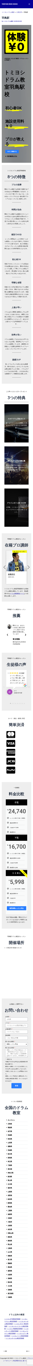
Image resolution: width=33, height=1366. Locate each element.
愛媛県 (10, 1263)
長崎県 (10, 1278)
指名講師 (7, 1035)
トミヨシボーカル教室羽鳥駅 (15, 1338)
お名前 (7, 1016)
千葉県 (10, 1165)
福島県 (10, 1146)
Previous (4, 687)
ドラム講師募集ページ (17, 593)
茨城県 (10, 1150)
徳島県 (10, 1256)
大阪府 (10, 1222)
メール (7, 1023)
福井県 (10, 1188)
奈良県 (10, 1229)
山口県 (10, 1252)
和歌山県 (10, 1233)
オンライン (11, 1120)
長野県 (10, 1195)
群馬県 (10, 1158)
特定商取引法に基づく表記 (21, 1361)
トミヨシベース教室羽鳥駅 (19, 1336)
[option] (16, 567)
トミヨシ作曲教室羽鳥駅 (15, 1329)
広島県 (10, 1248)
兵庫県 (10, 1225)
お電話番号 (8, 1029)
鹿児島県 (10, 1293)
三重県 (10, 1210)
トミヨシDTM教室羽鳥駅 (12, 1319)
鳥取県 (10, 1237)
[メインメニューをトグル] (29, 4)
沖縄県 (10, 1297)
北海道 (10, 1124)
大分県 (10, 1286)
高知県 (10, 1267)
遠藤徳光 (11, 574)
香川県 (10, 1259)
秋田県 (10, 1139)
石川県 (10, 1184)
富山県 (10, 1180)
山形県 (10, 1142)
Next (29, 687)
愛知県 (10, 1207)
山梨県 (10, 1191)
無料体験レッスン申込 (17, 908)
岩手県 (10, 1131)
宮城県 (10, 1135)
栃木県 (10, 1154)
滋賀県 (10, 1214)
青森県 (10, 1127)
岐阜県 (10, 1199)
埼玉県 (10, 1161)
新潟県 (10, 1176)
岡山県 (10, 1244)
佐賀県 (10, 1274)
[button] (7, 634)
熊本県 (10, 1282)
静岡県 (10, 1203)
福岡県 (10, 1271)
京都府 (10, 1218)
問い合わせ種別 (9, 1041)
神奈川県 (10, 1173)
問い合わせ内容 (9, 1047)
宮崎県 (10, 1290)
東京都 (10, 1169)
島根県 (10, 1240)
